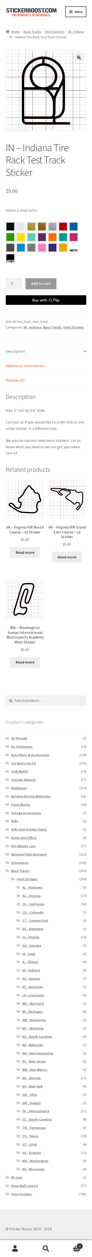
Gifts (14, 821)
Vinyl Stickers (55, 31)
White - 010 (21, 226)
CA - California (33, 904)
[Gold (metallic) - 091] (31, 226)
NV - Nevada (31, 1078)
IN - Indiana (76, 31)
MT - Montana (32, 1028)
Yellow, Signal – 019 (63, 248)
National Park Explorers (29, 854)
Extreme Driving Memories (31, 796)
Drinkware (18, 788)
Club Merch (19, 771)
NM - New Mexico (34, 1069)
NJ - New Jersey (34, 1061)
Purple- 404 (52, 248)
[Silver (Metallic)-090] (52, 226)
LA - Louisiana (33, 995)
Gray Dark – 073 (10, 248)
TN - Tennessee (34, 1127)
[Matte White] (74, 248)
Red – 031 (63, 226)
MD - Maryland (33, 1003)
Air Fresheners (22, 746)
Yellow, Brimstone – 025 (21, 237)
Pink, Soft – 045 (42, 248)
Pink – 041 (74, 237)
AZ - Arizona (31, 896)
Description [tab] (15, 351)
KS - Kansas (31, 978)
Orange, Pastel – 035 (52, 237)
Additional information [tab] (25, 365)
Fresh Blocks (20, 804)
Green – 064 (10, 237)
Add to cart (41, 283)
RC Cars (17, 1177)
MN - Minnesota (34, 1020)
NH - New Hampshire (37, 1053)
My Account (15, 1248)
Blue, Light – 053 (21, 248)
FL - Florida (30, 937)
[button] (79, 57)
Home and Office (23, 837)
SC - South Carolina (37, 1119)
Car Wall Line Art (23, 763)
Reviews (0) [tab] (15, 380)
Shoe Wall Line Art (25, 1186)
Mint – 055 (31, 237)
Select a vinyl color (21, 210)
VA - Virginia (31, 1152)
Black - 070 (10, 226)
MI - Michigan (32, 1011)
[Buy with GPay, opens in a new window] (46, 300)
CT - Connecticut (35, 920)
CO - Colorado (32, 912)
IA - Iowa (28, 954)
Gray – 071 (31, 248)
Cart (70, 1244)
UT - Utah (29, 1144)
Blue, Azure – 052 (74, 226)
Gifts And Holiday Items (29, 829)
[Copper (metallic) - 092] (42, 226)
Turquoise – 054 (63, 237)
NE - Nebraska (32, 1045)
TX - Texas (30, 1136)
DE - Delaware (32, 929)
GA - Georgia (31, 945)
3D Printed (19, 738)
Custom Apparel (23, 779)
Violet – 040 (42, 237)
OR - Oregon (31, 1103)
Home (15, 31)
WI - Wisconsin (33, 1169)
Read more (25, 552)
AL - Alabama (32, 887)
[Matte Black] (10, 258)
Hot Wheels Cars (23, 846)
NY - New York (32, 1086)
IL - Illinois (30, 962)
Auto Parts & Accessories (30, 755)
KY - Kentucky (32, 987)
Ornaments (19, 862)
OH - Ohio (29, 1094)
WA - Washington (35, 1161)
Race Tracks (32, 31)
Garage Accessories (26, 813)
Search (46, 1248)
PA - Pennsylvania (35, 1111)
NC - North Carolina (37, 1036)
